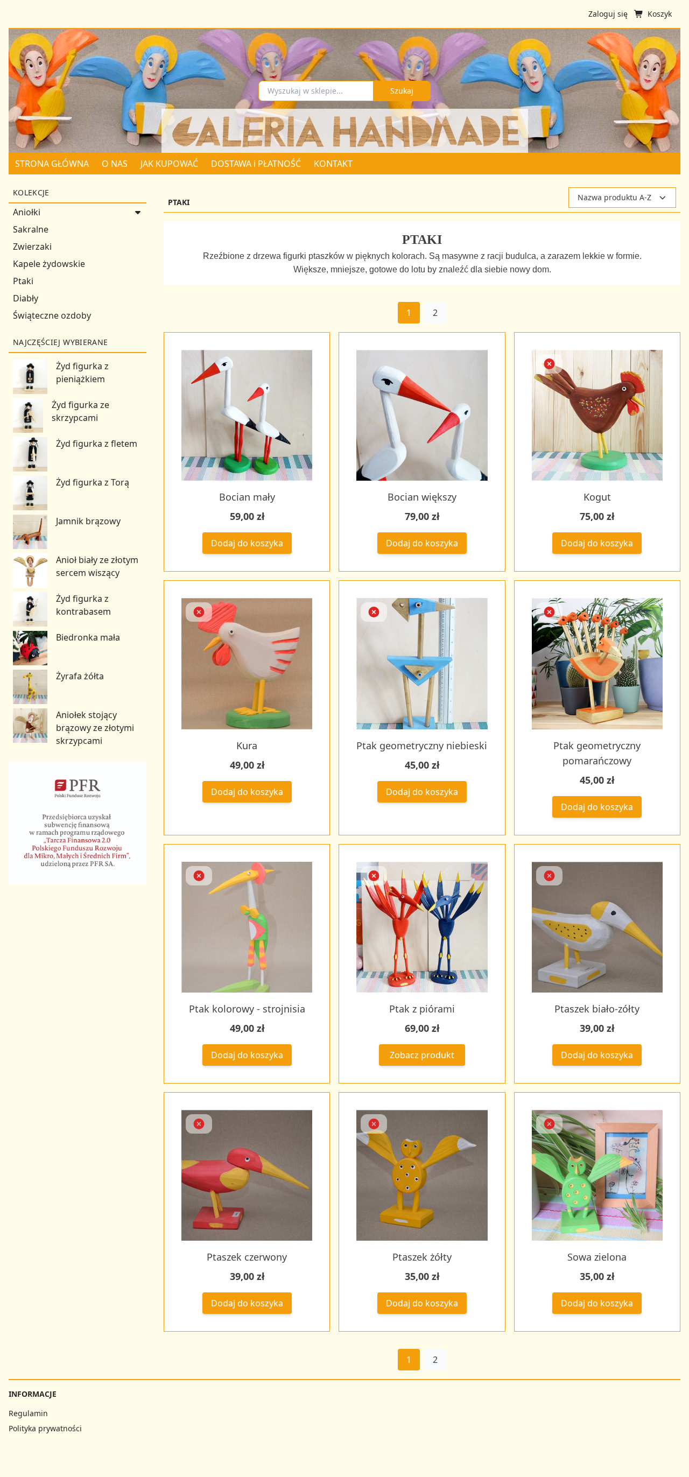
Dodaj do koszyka (247, 543)
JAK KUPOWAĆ (169, 164)
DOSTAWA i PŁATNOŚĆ (256, 164)
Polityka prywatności (45, 1428)
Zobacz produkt (422, 1055)
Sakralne (30, 229)
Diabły (25, 298)
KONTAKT (333, 164)
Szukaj (401, 91)
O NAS (115, 164)
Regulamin (28, 1413)
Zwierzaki (32, 246)
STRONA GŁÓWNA (52, 164)
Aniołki (26, 212)
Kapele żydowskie (49, 264)
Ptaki (23, 281)
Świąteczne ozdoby (52, 315)
